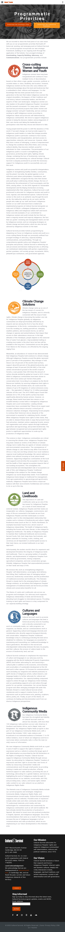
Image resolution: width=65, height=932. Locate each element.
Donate (17, 888)
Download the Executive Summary (47, 25)
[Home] (8, 2)
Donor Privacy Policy (47, 925)
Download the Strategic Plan (18, 24)
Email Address (17, 901)
